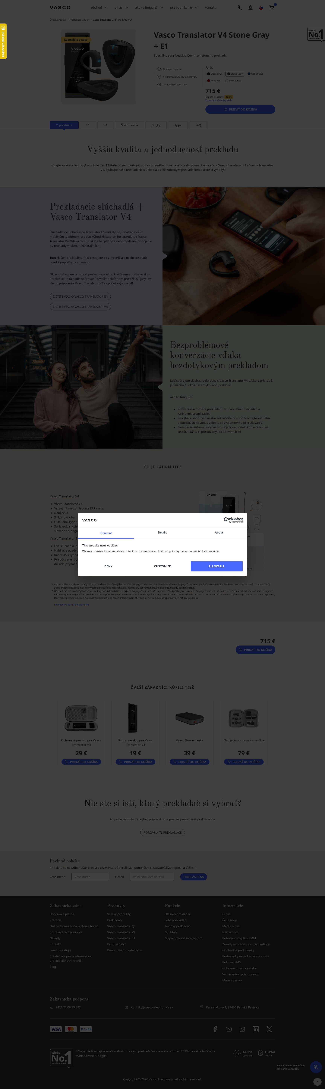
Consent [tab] (106, 533)
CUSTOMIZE (162, 566)
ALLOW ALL (216, 566)
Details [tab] (162, 532)
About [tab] (219, 532)
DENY (108, 566)
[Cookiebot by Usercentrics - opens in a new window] (226, 520)
